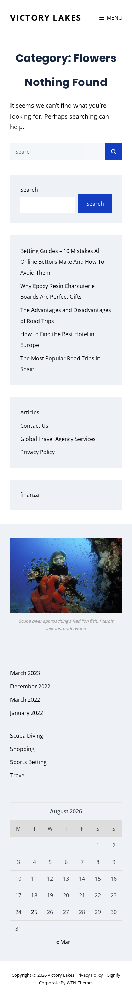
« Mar (63, 942)
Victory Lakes (45, 17)
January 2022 (26, 713)
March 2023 (25, 673)
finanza (29, 494)
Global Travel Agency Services (58, 439)
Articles (29, 412)
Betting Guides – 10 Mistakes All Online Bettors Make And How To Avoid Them (62, 261)
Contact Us (34, 425)
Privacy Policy (37, 452)
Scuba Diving (26, 735)
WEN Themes (80, 983)
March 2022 (25, 699)
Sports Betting (28, 762)
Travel (18, 775)
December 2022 (30, 686)
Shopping (22, 749)
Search (29, 189)
